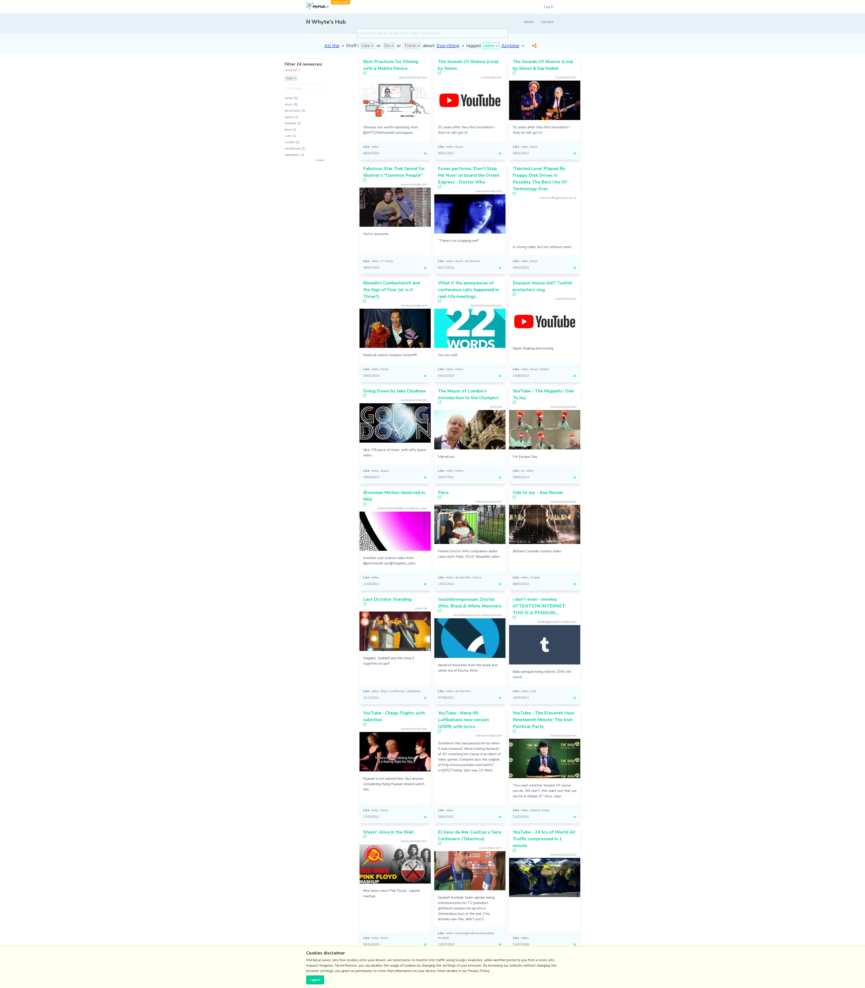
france (477, 577)
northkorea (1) (295, 148)
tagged (473, 46)
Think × (412, 46)
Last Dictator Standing (387, 599)
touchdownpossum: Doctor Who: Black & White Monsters (470, 602)
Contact (547, 21)
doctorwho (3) (295, 111)
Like (366, 147)
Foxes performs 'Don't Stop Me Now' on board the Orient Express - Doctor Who (468, 175)
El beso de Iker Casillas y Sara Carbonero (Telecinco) (469, 835)
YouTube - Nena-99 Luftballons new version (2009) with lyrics (463, 720)
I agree (315, 979)
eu (522, 471)
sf (381, 261)
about (429, 46)
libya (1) (290, 129)
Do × (389, 46)
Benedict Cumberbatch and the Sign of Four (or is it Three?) (391, 289)
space (384, 471)
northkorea (397, 691)
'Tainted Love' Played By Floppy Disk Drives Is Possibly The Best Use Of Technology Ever (540, 178)
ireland (535, 810)
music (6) (291, 104)
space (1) (291, 117)
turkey (544, 369)
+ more (319, 160)
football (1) (293, 123)
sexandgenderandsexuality (474, 933)
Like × (368, 46)
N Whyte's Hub (326, 21)
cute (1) (290, 136)
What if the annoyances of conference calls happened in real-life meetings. (468, 289)
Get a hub (340, 2)
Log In (548, 6)
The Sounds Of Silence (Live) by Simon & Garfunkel (543, 65)
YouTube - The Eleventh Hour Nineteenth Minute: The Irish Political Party (544, 720)
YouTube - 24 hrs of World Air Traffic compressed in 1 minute (544, 839)
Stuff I (352, 46)
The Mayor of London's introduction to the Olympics (468, 394)
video (375, 147)
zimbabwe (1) (294, 155)
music (459, 147)
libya (383, 691)
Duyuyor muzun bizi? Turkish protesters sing (542, 286)
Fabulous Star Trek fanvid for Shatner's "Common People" (394, 171)
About (529, 21)
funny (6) (291, 98)
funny (389, 261)
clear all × (292, 70)
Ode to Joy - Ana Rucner (538, 492)
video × (491, 46)
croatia (535, 577)
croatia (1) (292, 142)
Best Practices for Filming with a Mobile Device (390, 65)
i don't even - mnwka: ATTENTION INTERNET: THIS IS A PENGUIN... (539, 606)
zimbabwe (413, 691)
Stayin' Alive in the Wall (388, 832)
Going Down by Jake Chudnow (394, 391)
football (443, 938)
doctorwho (472, 261)
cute (533, 691)
